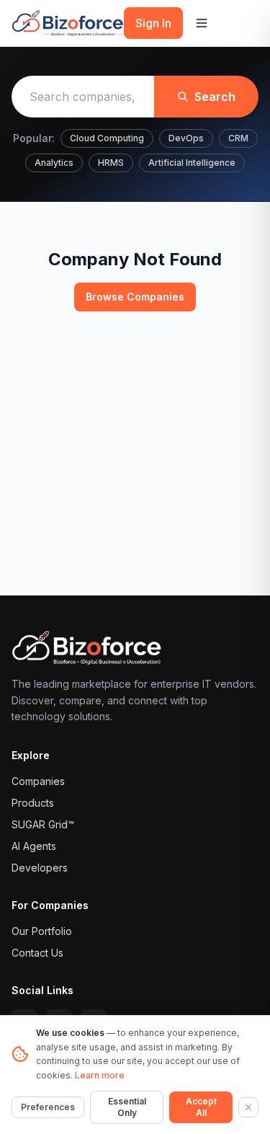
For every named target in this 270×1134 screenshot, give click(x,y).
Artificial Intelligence (191, 162)
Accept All (201, 1107)
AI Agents (34, 846)
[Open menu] (202, 23)
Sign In (153, 23)
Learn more (100, 1075)
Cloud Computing (107, 138)
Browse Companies (135, 297)
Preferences (48, 1107)
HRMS (111, 162)
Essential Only (127, 1107)
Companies (38, 781)
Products (33, 803)
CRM (238, 138)
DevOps (186, 138)
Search (214, 96)
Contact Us (37, 953)
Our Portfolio (42, 931)
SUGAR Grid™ (43, 824)
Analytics (54, 162)
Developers (40, 867)
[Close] (248, 1107)
